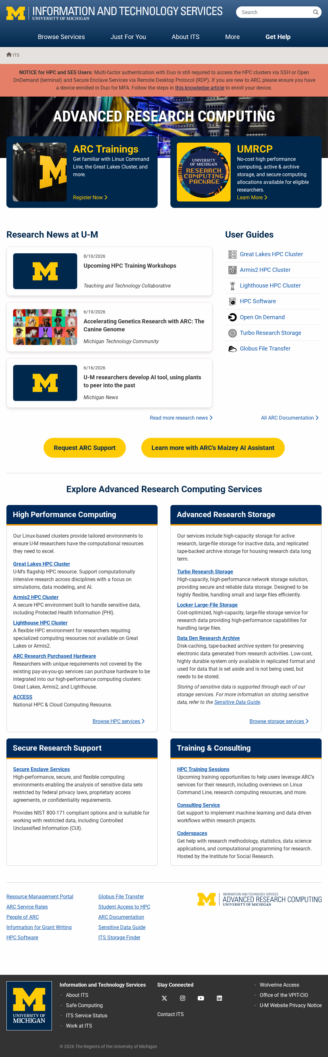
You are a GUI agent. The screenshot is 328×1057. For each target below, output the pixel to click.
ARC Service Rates (27, 907)
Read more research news (179, 418)
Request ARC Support (85, 448)
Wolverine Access (279, 985)
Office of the (284, 995)
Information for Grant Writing (39, 927)
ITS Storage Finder (119, 938)
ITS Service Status (86, 1016)
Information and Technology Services (103, 985)
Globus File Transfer (121, 897)
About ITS (186, 37)
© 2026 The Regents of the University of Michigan (108, 1046)
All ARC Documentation (288, 418)
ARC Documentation (121, 917)
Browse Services (61, 37)
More (239, 37)
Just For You (128, 37)
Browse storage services (277, 721)
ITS (16, 55)
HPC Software (22, 938)
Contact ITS (170, 1014)
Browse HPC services (117, 721)
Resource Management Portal (39, 897)
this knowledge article (199, 88)
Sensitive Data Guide (237, 702)
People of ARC (22, 917)
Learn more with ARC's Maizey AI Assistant (213, 448)
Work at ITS (79, 1026)
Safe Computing (84, 1005)
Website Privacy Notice (291, 1005)
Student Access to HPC (124, 907)
